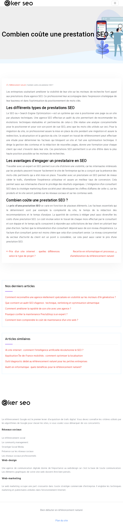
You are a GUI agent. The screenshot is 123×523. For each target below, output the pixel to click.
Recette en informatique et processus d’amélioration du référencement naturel (92, 254)
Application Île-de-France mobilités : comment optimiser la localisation (44, 356)
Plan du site (61, 521)
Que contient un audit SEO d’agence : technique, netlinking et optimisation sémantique (52, 303)
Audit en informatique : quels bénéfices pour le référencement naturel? (43, 367)
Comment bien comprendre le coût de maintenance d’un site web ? (41, 320)
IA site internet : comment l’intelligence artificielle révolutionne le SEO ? (44, 350)
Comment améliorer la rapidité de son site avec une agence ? (38, 309)
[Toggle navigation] (115, 3)
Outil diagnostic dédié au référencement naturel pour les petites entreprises (46, 362)
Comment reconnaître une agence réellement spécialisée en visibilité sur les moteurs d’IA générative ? (60, 297)
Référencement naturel (17, 85)
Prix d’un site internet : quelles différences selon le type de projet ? (34, 254)
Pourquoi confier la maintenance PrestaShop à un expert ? (36, 314)
